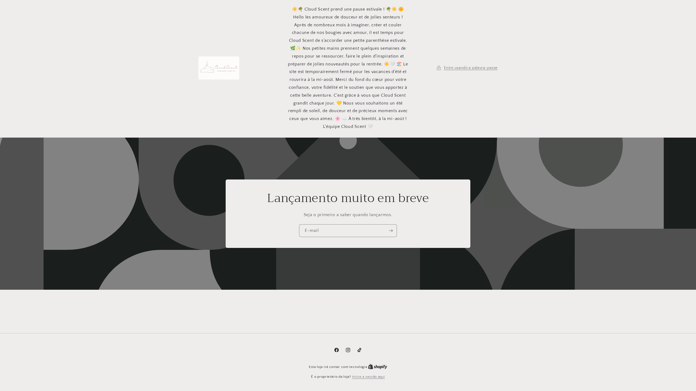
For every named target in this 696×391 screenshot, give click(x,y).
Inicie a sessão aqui (368, 377)
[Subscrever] (391, 230)
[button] (467, 68)
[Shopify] (377, 367)
